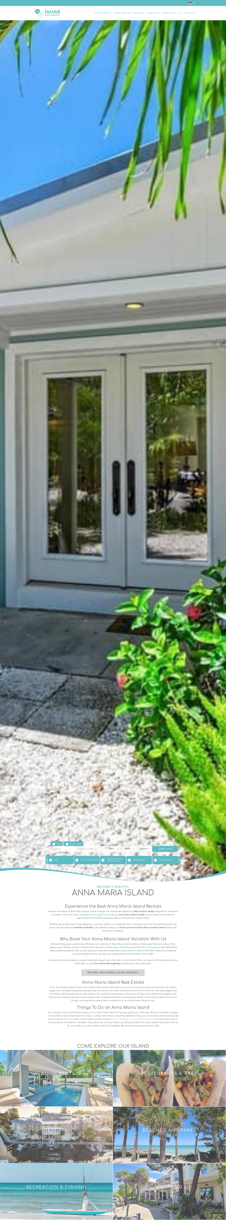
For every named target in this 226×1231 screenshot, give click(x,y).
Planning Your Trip (172, 13)
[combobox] (113, 849)
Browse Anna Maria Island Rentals (113, 973)
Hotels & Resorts (122, 13)
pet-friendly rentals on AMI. (135, 951)
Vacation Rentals (103, 13)
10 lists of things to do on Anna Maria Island (132, 1019)
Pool (59, 844)
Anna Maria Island (47, 13)
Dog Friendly (75, 844)
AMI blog (68, 1019)
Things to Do (153, 13)
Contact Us (189, 13)
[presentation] (46, 860)
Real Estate (138, 13)
